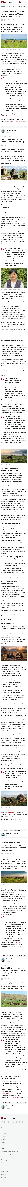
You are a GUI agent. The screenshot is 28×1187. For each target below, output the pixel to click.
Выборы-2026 (10, 6)
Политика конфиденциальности (9, 1154)
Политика (3, 1133)
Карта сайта (4, 1171)
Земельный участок (8, 1102)
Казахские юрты (15, 830)
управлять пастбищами (12, 115)
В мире (3, 1142)
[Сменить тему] (20, 2)
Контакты (3, 1174)
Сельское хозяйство (8, 127)
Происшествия (5, 1130)
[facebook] (11, 1122)
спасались (11, 812)
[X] (14, 20)
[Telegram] (8, 20)
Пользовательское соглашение (9, 1151)
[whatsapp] (5, 20)
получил (18, 942)
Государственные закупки (8, 1162)
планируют (4, 1093)
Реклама (3, 1177)
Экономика (4, 1139)
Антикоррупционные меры (8, 1160)
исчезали (4, 821)
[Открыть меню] (25, 2)
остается (15, 1097)
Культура (4, 830)
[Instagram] (2, 20)
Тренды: (3, 6)
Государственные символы (8, 1157)
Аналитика (4, 1136)
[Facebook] (11, 20)
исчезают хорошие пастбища (17, 121)
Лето (23, 830)
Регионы (19, 127)
